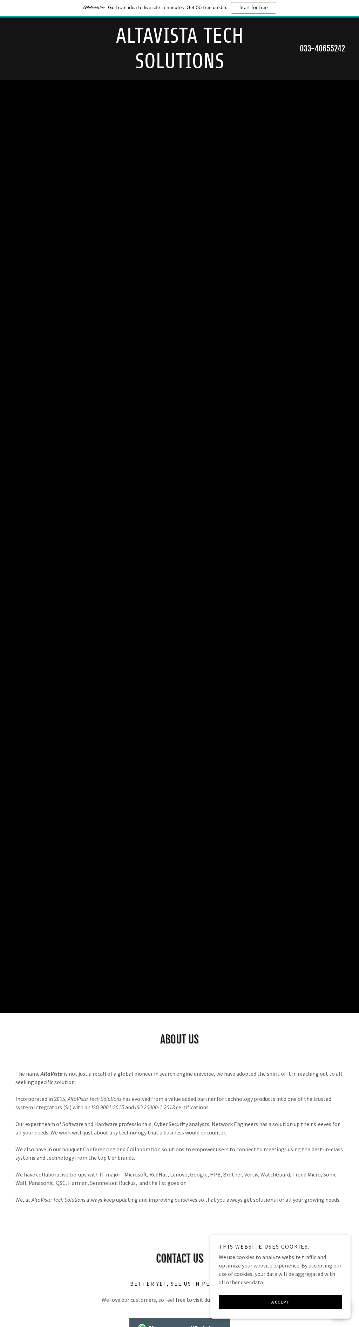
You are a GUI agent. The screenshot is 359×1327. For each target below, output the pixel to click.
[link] (179, 66)
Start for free (253, 7)
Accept (280, 1302)
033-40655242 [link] (322, 48)
